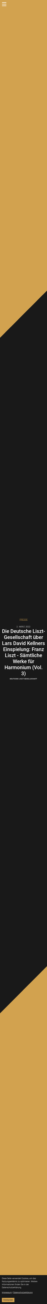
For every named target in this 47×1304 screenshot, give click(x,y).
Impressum (7, 1292)
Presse (24, 619)
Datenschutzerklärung (23, 1292)
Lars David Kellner (34, 5)
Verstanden (8, 1300)
